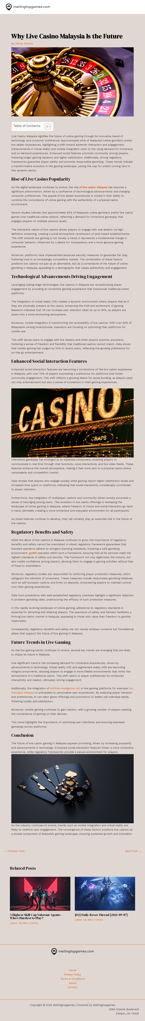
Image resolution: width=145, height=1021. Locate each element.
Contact (72, 987)
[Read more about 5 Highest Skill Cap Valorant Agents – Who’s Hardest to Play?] (40, 893)
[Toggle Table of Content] (46, 127)
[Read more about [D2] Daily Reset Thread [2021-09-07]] (105, 893)
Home (72, 970)
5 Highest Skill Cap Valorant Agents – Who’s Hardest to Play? (36, 916)
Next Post (133, 851)
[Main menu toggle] (135, 7)
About (72, 983)
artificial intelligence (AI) (65, 688)
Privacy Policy (72, 974)
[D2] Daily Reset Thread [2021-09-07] (101, 915)
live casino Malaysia (95, 187)
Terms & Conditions (72, 978)
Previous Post (14, 851)
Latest (13, 923)
